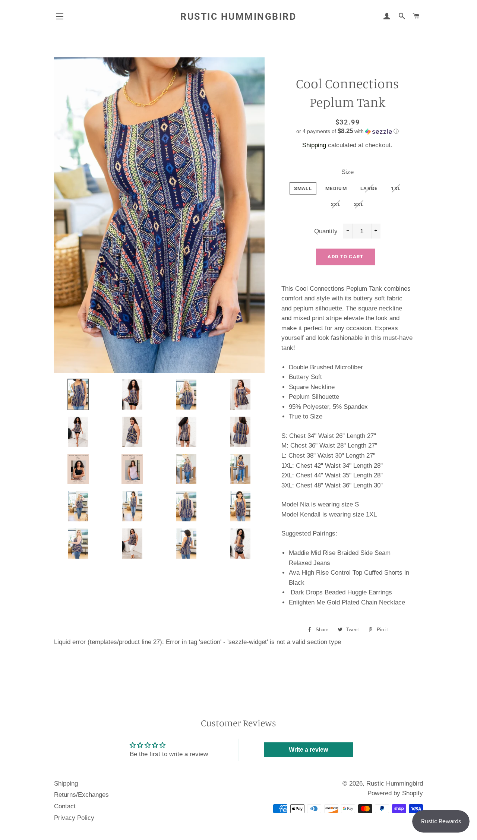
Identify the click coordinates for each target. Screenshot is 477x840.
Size (347, 172)
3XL (359, 204)
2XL (336, 204)
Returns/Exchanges (81, 794)
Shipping (314, 145)
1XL (396, 188)
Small (303, 188)
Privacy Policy (74, 817)
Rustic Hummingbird (238, 16)
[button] (347, 131)
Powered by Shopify (395, 793)
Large (369, 188)
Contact (65, 806)
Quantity (326, 231)
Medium (336, 188)
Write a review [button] (308, 749)
